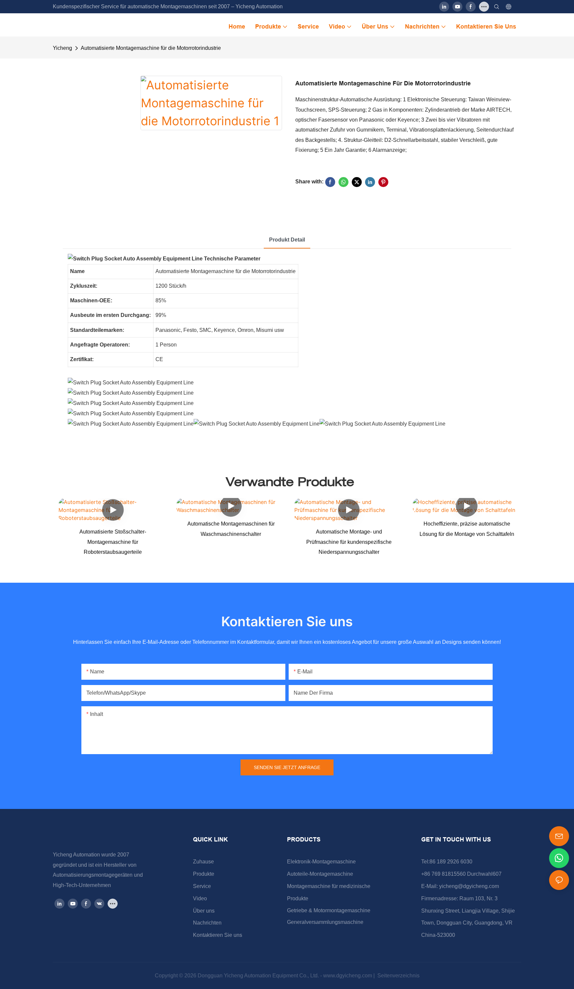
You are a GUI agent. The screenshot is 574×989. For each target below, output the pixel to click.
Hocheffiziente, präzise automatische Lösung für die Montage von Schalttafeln (467, 529)
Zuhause (203, 861)
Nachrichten (207, 923)
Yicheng (62, 48)
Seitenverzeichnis (398, 975)
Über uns (204, 911)
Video (200, 898)
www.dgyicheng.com (348, 975)
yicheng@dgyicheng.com (469, 886)
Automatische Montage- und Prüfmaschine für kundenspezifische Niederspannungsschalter (349, 542)
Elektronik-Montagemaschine (321, 861)
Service (202, 886)
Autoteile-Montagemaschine (320, 874)
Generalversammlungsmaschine (325, 922)
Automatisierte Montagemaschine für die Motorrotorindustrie (151, 48)
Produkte (203, 874)
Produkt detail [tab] (287, 240)
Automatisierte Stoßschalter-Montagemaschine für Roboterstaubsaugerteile (112, 542)
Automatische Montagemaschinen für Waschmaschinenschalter (231, 529)
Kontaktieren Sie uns (217, 935)
